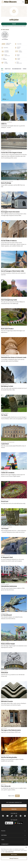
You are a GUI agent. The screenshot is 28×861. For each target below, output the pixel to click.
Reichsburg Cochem (7, 386)
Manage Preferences (14, 858)
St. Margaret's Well (7, 557)
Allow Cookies (14, 854)
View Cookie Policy (9, 851)
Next (17, 795)
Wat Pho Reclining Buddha (9, 757)
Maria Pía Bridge (6, 183)
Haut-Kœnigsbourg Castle (9, 300)
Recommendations (16, 68)
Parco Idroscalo (6, 786)
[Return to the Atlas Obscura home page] (9, 2)
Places (3, 830)
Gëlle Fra (4, 124)
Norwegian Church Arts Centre (10, 212)
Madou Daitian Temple (8, 644)
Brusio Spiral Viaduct (7, 328)
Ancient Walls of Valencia (9, 240)
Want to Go (8, 68)
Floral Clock (4, 501)
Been (2, 68)
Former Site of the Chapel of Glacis (11, 152)
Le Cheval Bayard (6, 615)
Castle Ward (5, 444)
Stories (24, 68)
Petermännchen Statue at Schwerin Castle (13, 357)
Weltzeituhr (4, 672)
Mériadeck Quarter (7, 701)
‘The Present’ (5, 528)
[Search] (23, 2)
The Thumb (4, 415)
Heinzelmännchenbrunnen (9, 586)
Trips (2, 839)
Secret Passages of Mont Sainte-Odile (12, 271)
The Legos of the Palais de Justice (11, 730)
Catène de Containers (7, 472)
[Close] (26, 847)
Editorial (4, 835)
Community (4, 844)
